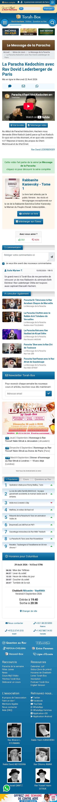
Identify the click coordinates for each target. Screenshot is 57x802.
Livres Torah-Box (39, 676)
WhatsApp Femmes (42, 710)
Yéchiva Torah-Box (11, 679)
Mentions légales (10, 704)
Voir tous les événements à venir (28, 471)
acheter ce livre (30, 213)
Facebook (38, 701)
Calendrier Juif (37, 666)
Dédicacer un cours (11, 682)
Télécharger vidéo (38, 125)
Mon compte (9, 2)
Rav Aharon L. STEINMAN (14, 742)
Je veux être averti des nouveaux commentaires (28, 263)
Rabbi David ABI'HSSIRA (14, 764)
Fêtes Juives (8, 669)
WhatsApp (38, 707)
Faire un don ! (8, 701)
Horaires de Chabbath (41, 672)
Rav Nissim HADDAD (32, 339)
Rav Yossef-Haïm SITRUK (42, 787)
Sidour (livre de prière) (41, 669)
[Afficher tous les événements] (18, 2)
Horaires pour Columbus (23, 556)
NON (36, 240)
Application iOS (40, 713)
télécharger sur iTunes (29, 221)
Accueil (6, 52)
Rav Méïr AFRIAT (31, 368)
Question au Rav (39, 21)
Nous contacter (15, 623)
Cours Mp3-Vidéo (10, 676)
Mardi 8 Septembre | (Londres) (27, 460)
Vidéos (28, 21)
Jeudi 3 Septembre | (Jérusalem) (27, 439)
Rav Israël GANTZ (14, 785)
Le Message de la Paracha (39, 52)
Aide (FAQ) (7, 710)
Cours (26, 479)
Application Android (42, 716)
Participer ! (48, 9)
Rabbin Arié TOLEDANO (34, 325)
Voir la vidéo (18, 125)
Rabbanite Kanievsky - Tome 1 (36, 184)
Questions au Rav (43, 479)
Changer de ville (29, 611)
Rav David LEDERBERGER (43, 149)
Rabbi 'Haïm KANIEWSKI (42, 740)
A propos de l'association (14, 698)
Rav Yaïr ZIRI (29, 354)
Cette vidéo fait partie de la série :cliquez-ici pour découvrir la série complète (28, 166)
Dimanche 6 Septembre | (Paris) (28, 449)
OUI (23, 240)
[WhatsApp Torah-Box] (52, 2)
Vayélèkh (40, 590)
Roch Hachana (17, 21)
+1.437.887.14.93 (44, 630)
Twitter (36, 698)
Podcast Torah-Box (40, 682)
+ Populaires (11, 479)
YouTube (37, 704)
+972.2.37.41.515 (16, 630)
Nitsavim (28, 590)
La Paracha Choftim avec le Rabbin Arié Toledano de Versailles (37, 316)
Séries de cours (19, 52)
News (4, 672)
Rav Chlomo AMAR (43, 764)
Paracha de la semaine (13, 666)
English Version (38, 685)
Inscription (36, 679)
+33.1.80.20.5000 (44, 623)
